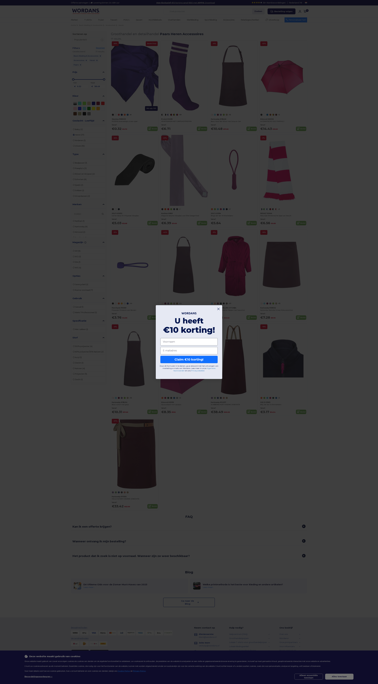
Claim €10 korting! (189, 359)
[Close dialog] (218, 309)
